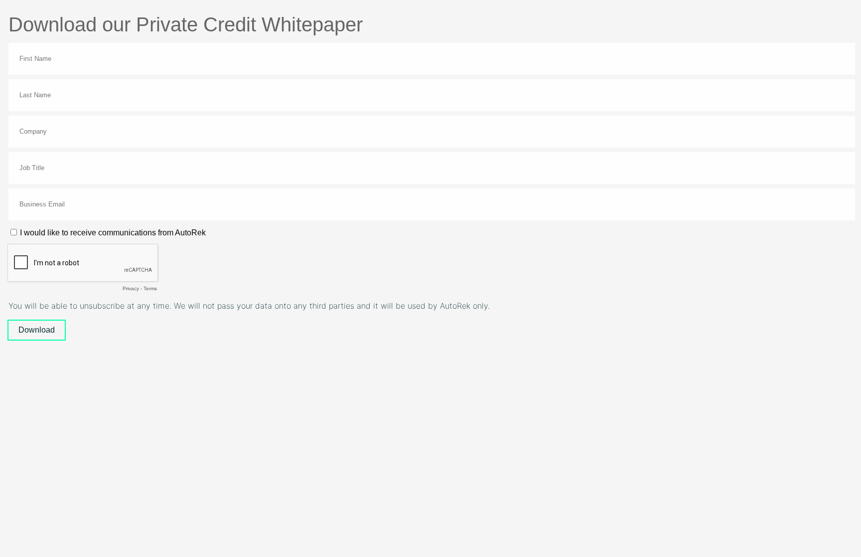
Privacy (131, 288)
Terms (150, 288)
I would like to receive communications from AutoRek (113, 232)
